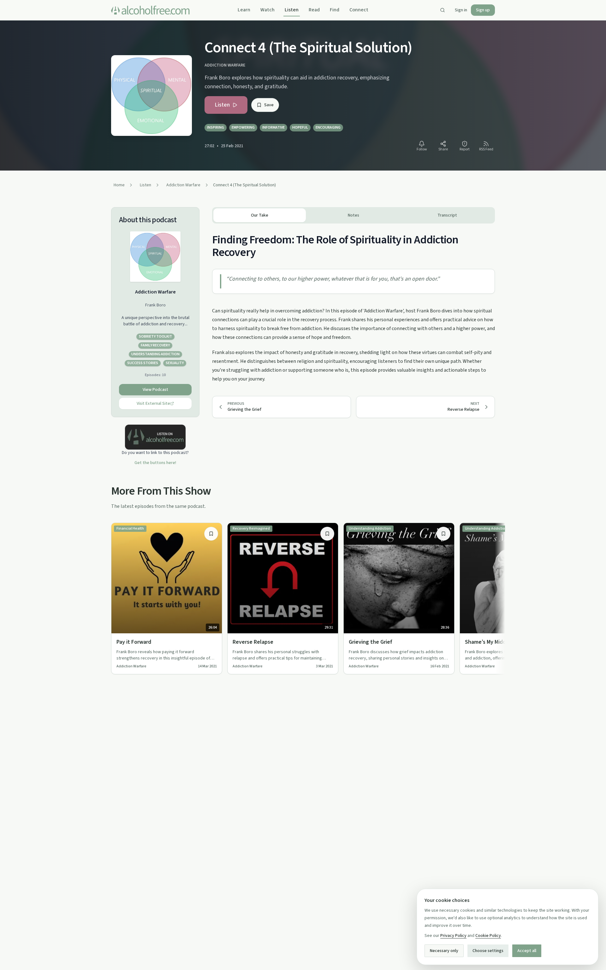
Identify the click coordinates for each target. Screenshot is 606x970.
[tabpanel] (353, 303)
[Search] (442, 10)
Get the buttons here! (155, 463)
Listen (292, 9)
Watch (267, 9)
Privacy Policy (453, 935)
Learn (244, 9)
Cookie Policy (488, 935)
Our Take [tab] (259, 215)
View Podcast (155, 389)
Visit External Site (153, 403)
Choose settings (487, 951)
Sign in (461, 10)
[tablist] (353, 215)
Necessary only (444, 951)
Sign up (483, 10)
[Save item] (211, 534)
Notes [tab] (353, 215)
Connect (358, 9)
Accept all (526, 951)
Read (314, 9)
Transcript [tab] (447, 215)
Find (334, 9)
